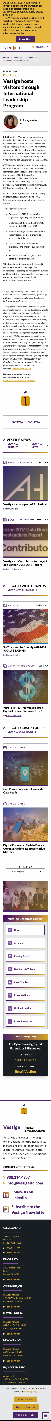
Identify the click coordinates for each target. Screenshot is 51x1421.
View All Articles (13, 445)
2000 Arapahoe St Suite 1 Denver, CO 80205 (12, 1270)
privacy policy (30, 1391)
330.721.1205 (13, 1248)
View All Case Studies (20, 732)
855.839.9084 (13, 1279)
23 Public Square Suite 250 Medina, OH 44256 (12, 1239)
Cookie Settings (25, 1415)
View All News (37, 445)
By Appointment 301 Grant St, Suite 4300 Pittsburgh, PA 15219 (14, 1325)
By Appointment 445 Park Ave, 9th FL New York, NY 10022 (13, 1352)
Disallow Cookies (25, 1407)
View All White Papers (21, 590)
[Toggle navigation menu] (45, 1415)
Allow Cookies (26, 1399)
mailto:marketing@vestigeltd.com (19, 380)
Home (6, 57)
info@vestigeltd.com (25, 1183)
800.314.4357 (42, 47)
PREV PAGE (17, 421)
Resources (18, 57)
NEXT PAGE (34, 421)
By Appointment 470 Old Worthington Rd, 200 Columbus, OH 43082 (17, 1297)
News (31, 57)
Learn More (25, 39)
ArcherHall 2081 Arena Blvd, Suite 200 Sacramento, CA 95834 (15, 1379)
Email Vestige (25, 1071)
